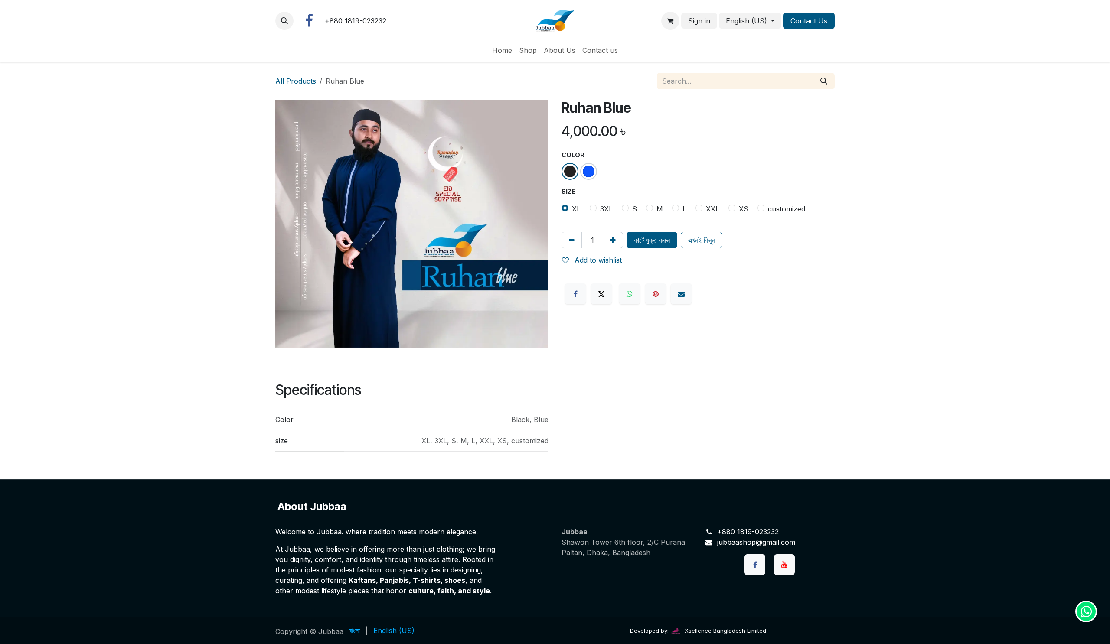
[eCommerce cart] (670, 21)
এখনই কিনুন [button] (701, 240)
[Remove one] (572, 240)
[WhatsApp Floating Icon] (1086, 611)
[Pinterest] (655, 293)
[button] (284, 21)
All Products (295, 81)
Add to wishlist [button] (597, 260)
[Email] (681, 293)
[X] (601, 293)
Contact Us (808, 20)
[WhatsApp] (629, 293)
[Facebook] (309, 21)
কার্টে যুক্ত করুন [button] (652, 240)
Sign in (699, 20)
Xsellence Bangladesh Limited (724, 630)
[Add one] (613, 240)
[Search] (824, 81)
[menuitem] (502, 50)
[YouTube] (784, 565)
